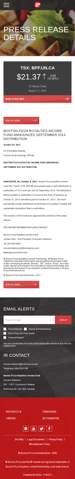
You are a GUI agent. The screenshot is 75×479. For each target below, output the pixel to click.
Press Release (15, 329)
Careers (11, 418)
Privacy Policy (56, 439)
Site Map (19, 439)
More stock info (14, 98)
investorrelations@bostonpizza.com (20, 364)
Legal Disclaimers (36, 439)
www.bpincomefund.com (15, 252)
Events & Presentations (40, 329)
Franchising (49, 411)
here (13, 345)
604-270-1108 (21, 368)
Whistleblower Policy (39, 444)
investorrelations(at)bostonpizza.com (21, 248)
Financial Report (16, 337)
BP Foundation (51, 418)
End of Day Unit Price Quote (21, 333)
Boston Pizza (13, 411)
